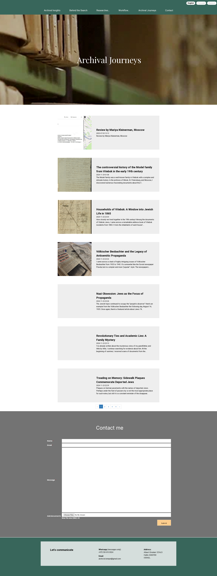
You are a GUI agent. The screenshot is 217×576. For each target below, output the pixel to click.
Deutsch (212, 3)
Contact (169, 10)
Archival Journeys (147, 10)
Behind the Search (78, 10)
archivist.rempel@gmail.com (110, 559)
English (191, 3)
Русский (201, 3)
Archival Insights (52, 10)
